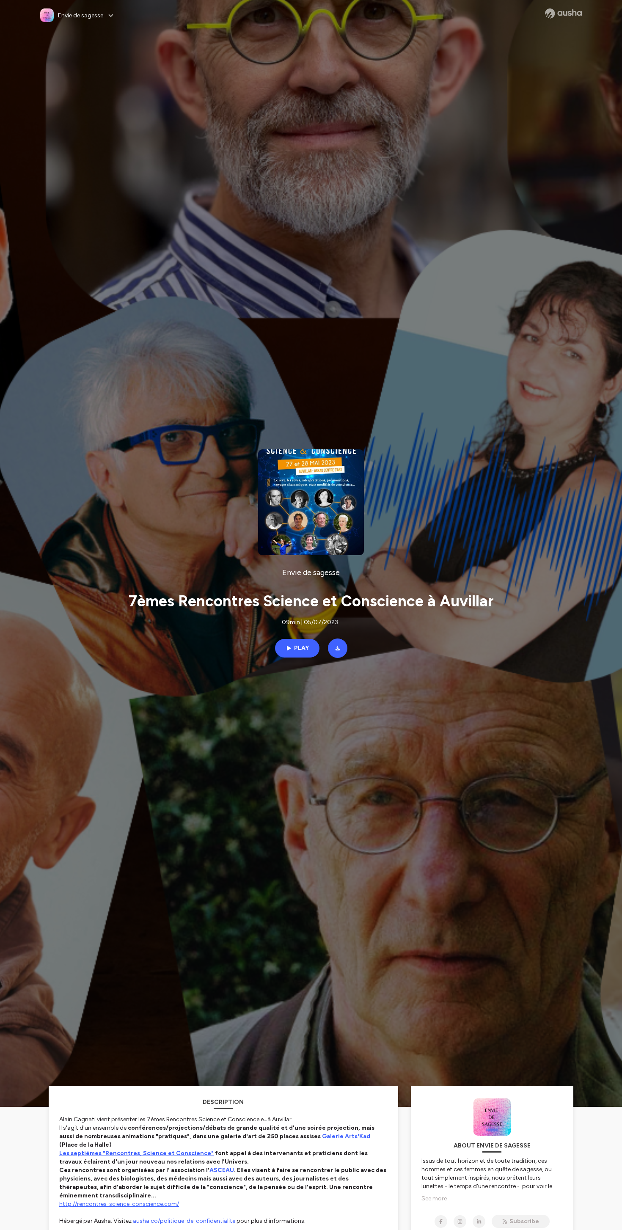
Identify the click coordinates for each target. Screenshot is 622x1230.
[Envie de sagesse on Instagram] (460, 1221)
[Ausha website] (563, 13)
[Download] (337, 648)
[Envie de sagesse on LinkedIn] (479, 1221)
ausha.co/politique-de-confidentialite (184, 1220)
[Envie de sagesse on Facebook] (441, 1221)
